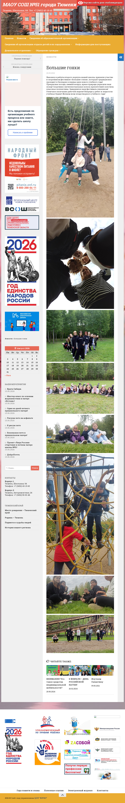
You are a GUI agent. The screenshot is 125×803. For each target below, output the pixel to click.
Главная (9, 38)
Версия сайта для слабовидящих (103, 2)
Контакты (102, 790)
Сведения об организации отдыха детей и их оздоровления (37, 44)
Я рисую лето (14, 425)
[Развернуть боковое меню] (121, 57)
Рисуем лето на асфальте (20, 418)
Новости (21, 38)
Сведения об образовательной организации (53, 38)
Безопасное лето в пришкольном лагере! (16, 433)
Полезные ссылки (54, 790)
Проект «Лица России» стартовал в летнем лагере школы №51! (18, 444)
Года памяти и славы (28, 790)
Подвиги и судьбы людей (18, 522)
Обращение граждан (47, 50)
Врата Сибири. (14, 389)
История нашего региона (18, 527)
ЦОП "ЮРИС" (40, 798)
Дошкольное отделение (18, 50)
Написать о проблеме (23, 133)
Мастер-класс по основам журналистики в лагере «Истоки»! (19, 398)
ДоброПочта (13, 454)
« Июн (8, 375)
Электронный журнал (80, 790)
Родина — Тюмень (14, 517)
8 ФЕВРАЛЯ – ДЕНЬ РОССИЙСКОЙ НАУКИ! (79, 682)
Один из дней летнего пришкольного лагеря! (17, 409)
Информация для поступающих (92, 44)
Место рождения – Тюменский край (20, 511)
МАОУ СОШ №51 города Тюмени (39, 4)
